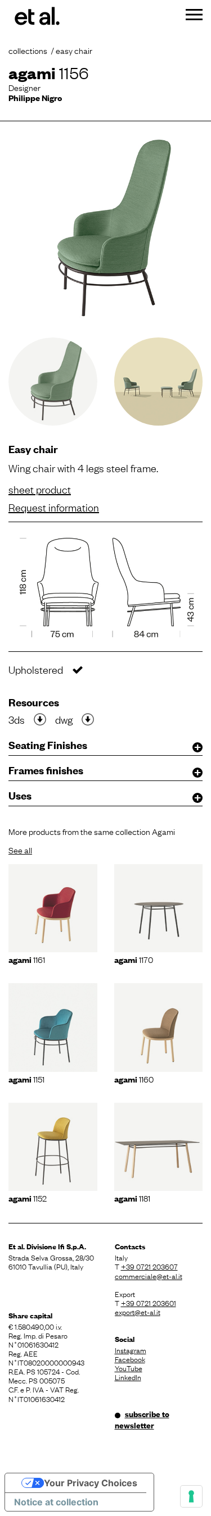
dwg (64, 719)
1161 (26, 959)
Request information (53, 507)
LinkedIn (128, 1376)
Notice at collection (56, 1502)
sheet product (39, 489)
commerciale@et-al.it (148, 1275)
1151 (26, 1078)
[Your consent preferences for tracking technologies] (191, 1496)
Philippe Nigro (35, 97)
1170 (133, 959)
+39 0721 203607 (149, 1266)
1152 (27, 1197)
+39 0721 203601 (148, 1302)
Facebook (130, 1358)
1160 (134, 1078)
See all (20, 849)
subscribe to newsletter (142, 1419)
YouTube (128, 1367)
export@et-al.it (137, 1311)
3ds (16, 719)
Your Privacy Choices (90, 1482)
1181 (132, 1197)
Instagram (130, 1349)
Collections (27, 50)
